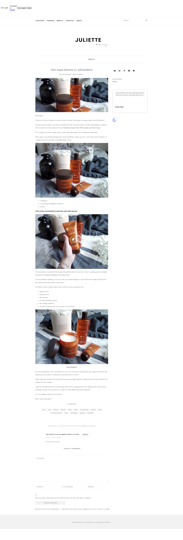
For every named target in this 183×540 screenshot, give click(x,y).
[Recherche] (146, 20)
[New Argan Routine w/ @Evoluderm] (71, 95)
